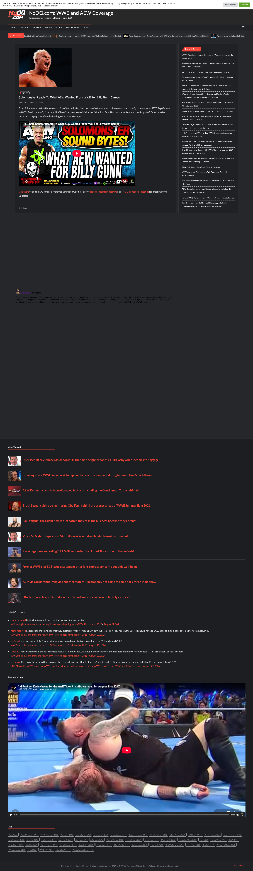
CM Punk (195, 835)
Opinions (23, 27)
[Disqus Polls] (95, 251)
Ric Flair (32, 845)
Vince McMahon (226, 845)
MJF (204, 840)
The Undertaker (174, 845)
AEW (13, 835)
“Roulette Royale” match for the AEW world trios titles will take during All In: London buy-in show (207, 126)
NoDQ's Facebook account (135, 191)
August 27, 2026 (112, 624)
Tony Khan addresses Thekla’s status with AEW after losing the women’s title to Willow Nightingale (127, 36)
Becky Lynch (83, 835)
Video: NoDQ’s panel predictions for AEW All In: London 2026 (207, 111)
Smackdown (104, 845)
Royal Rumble (68, 845)
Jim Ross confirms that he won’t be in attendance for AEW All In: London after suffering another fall (208, 160)
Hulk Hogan (49, 840)
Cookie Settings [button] (230, 4)
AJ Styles (67, 835)
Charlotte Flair (158, 835)
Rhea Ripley (16, 845)
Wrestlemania (17, 850)
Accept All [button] (244, 4)
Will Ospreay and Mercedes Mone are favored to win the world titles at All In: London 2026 (207, 118)
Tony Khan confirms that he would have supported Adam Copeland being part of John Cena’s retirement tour (205, 204)
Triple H (208, 845)
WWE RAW (63, 850)
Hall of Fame (72, 27)
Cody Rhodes (213, 835)
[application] (126, 750)
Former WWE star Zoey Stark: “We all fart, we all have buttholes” (208, 198)
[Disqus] (95, 321)
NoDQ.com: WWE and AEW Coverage (71, 13)
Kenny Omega (115, 840)
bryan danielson (138, 835)
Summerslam (139, 845)
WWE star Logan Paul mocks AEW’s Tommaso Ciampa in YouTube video (205, 174)
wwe (32, 850)
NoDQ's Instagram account (103, 191)
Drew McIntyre (232, 835)
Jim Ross (81, 840)
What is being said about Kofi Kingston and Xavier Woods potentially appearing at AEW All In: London (205, 95)
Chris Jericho (178, 835)
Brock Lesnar (118, 835)
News (12, 27)
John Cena (97, 840)
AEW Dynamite (29, 835)
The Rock (157, 845)
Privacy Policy (239, 865)
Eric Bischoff (16, 840)
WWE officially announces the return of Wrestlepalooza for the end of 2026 (207, 57)
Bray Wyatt (101, 835)
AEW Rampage (49, 835)
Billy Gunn (23, 208)
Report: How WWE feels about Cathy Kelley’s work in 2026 (206, 72)
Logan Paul (151, 840)
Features (36, 27)
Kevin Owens (133, 840)
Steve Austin (121, 845)
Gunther (32, 840)
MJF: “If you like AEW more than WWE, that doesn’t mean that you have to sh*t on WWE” (207, 135)
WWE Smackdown (83, 850)
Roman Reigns (49, 845)
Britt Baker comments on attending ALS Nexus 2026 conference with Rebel (208, 182)
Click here (24, 191)
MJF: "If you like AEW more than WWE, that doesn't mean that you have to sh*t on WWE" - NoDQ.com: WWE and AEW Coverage (76, 666)
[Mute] (237, 814)
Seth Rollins (86, 845)
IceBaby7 (15, 641)
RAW (233, 840)
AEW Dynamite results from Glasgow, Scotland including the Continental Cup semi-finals (206, 190)
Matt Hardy (168, 840)
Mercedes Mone (187, 840)
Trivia (86, 27)
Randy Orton (218, 840)
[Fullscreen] (242, 814)
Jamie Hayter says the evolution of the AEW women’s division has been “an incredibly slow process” (207, 143)
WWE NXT (46, 850)
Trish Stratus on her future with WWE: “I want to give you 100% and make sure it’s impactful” (207, 151)
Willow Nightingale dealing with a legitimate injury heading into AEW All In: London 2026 (208, 65)
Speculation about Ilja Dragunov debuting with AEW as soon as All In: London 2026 (207, 104)
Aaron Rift (22, 103)
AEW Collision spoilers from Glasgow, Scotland (201, 167)
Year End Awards (53, 27)
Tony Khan (193, 845)
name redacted (18, 620)
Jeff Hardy (65, 840)
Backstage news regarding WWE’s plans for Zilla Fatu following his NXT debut (48, 36)
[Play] (11, 814)
